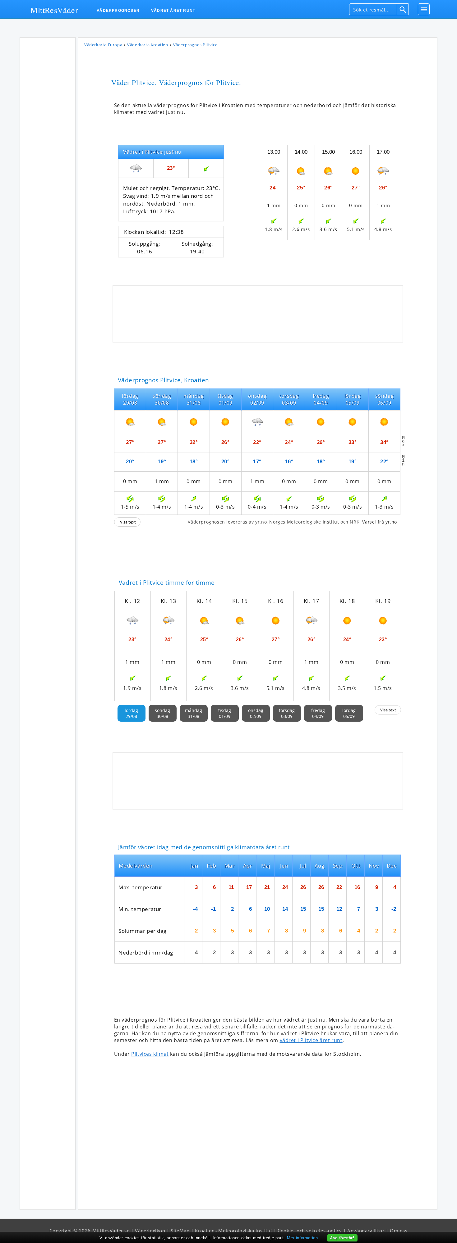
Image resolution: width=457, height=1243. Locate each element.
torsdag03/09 (287, 713)
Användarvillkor (365, 1230)
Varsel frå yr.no (379, 522)
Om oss (399, 1230)
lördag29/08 (131, 713)
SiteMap (180, 1230)
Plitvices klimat (150, 1053)
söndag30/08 (162, 713)
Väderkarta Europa (103, 45)
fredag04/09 (318, 713)
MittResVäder (54, 10)
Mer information (302, 1238)
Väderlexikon (150, 1230)
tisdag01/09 (224, 713)
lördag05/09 (349, 713)
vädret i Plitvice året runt (311, 1040)
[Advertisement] (47, 133)
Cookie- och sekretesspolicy (310, 1230)
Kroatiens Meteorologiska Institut (233, 1230)
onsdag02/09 (255, 713)
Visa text (128, 522)
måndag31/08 (193, 713)
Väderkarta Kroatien (147, 45)
